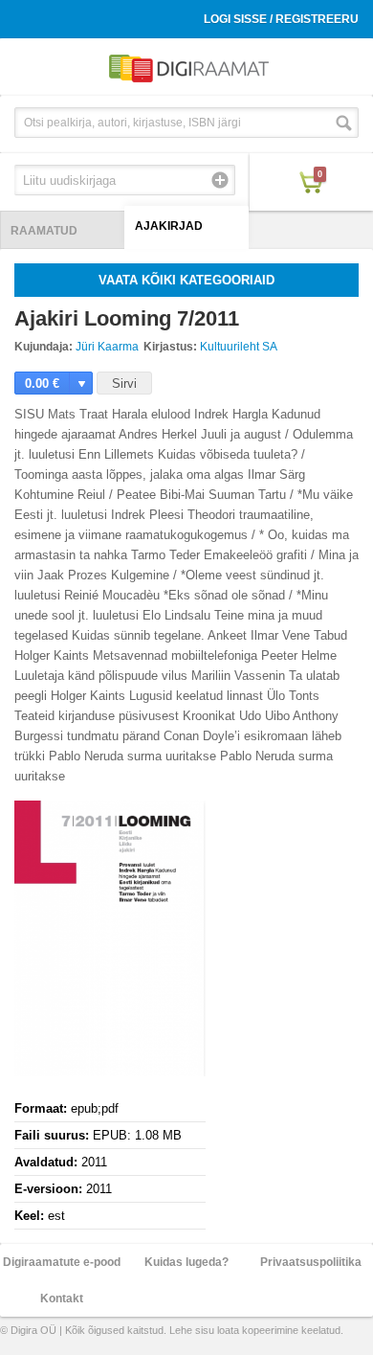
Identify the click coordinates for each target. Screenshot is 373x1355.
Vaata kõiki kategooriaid (186, 280)
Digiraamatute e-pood (62, 1262)
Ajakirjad (169, 226)
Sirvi (124, 383)
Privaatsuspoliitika (311, 1262)
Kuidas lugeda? (186, 1262)
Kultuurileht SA (238, 346)
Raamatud (44, 230)
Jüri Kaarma (107, 346)
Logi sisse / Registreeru (281, 19)
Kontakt (61, 1298)
